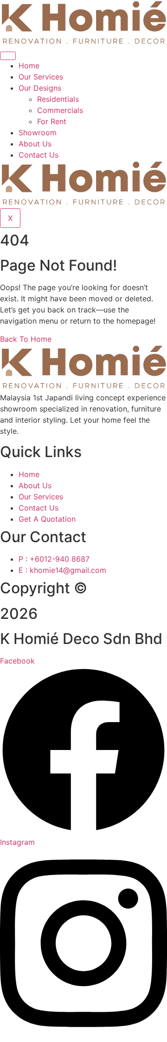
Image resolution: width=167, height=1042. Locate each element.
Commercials (60, 110)
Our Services (41, 76)
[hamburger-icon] (8, 56)
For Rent (51, 121)
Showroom (38, 132)
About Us (35, 143)
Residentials (58, 99)
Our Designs (40, 88)
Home (29, 65)
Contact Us (38, 154)
